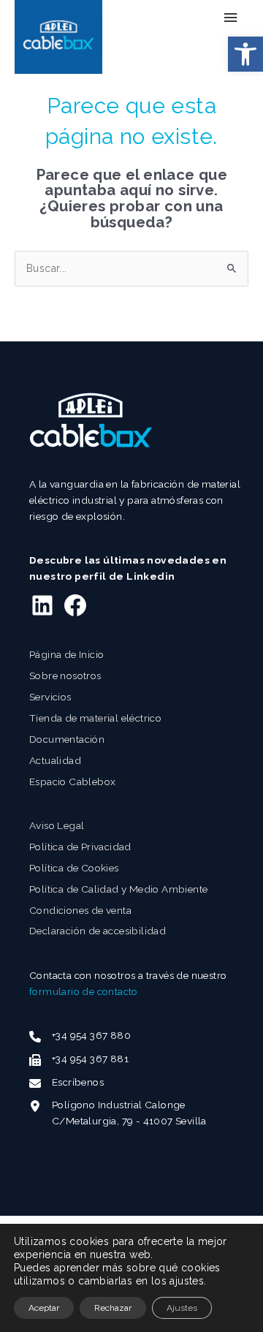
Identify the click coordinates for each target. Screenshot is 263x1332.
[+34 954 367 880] (80, 1036)
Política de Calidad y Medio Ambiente (118, 889)
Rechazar (113, 1308)
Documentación (66, 739)
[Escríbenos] (66, 1083)
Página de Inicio (66, 654)
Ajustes (182, 1308)
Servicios (50, 697)
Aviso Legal (56, 825)
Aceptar (43, 1308)
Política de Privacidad (80, 846)
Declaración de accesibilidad (97, 930)
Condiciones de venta (80, 910)
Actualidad (55, 760)
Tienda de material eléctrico (95, 718)
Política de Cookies (74, 868)
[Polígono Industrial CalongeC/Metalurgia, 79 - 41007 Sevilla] (118, 1113)
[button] (245, 54)
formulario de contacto (83, 991)
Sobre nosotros (65, 675)
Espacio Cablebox (72, 781)
